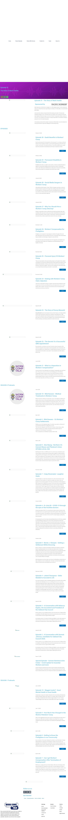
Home (9, 41)
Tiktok (61, 806)
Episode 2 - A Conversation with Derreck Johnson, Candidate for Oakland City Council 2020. (50, 637)
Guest (50, 41)
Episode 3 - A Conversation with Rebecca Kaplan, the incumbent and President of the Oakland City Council (50, 608)
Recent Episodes (19, 41)
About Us (58, 41)
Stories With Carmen (31, 41)
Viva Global (52, 808)
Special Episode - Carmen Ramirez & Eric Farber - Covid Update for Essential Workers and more (50, 663)
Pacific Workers (53, 806)
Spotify (61, 809)
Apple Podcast (62, 813)
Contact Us (42, 41)
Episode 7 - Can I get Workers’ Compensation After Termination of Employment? (48, 760)
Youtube (61, 807)
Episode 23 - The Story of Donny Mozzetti (50, 310)
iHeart (61, 811)
